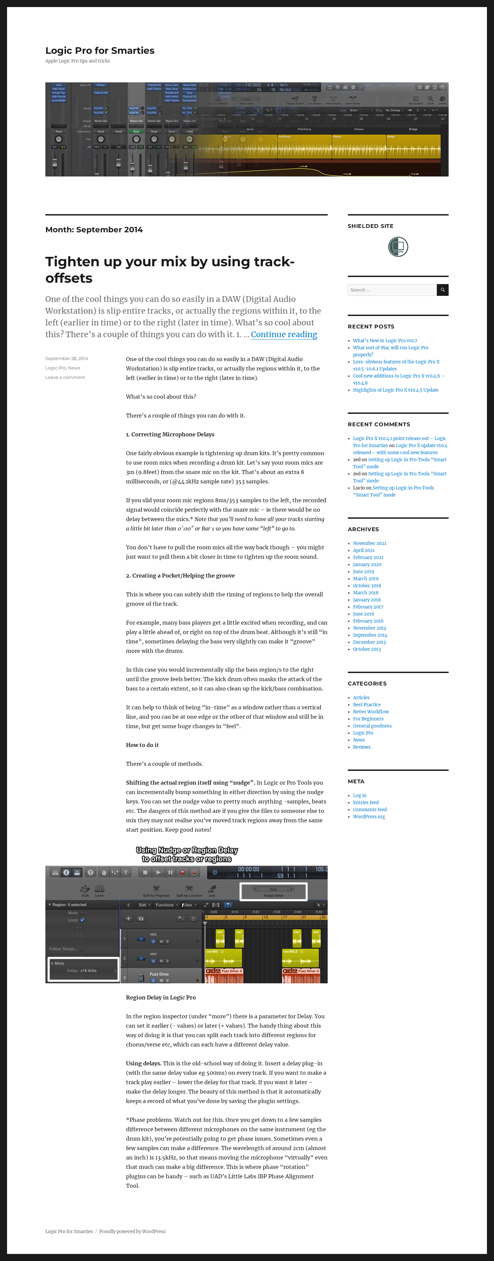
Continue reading (284, 334)
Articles (361, 698)
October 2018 (367, 586)
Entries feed (366, 802)
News (74, 367)
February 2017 (368, 607)
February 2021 (368, 557)
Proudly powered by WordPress (132, 1231)
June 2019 (363, 572)
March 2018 (365, 593)
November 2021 (369, 543)
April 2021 (364, 550)
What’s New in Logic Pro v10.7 (385, 341)
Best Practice (367, 705)
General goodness (372, 726)
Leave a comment (65, 377)
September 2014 (370, 635)
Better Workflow (371, 712)
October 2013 (367, 649)
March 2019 (366, 579)
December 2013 (369, 642)
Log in (360, 795)
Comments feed (370, 810)
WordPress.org (369, 817)
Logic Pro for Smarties (100, 50)
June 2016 (363, 614)
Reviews (362, 747)
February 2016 (368, 621)
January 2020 (367, 564)
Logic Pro (55, 367)
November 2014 (369, 628)
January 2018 (367, 600)
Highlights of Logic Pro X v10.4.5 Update (396, 390)
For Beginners (368, 719)
